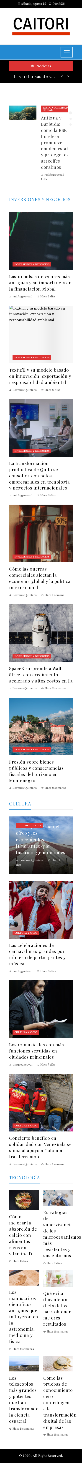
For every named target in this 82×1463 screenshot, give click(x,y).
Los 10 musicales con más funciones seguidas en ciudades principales (36, 1051)
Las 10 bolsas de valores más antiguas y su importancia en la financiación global (35, 76)
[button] (70, 112)
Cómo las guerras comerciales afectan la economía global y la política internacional (40, 578)
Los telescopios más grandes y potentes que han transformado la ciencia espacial (23, 1399)
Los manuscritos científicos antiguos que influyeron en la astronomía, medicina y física (23, 1316)
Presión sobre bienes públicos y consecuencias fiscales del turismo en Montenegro (36, 771)
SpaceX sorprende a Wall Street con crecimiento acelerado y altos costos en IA (40, 674)
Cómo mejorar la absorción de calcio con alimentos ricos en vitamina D (23, 1234)
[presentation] (61, 76)
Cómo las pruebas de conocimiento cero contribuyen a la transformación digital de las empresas (60, 1402)
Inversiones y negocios (31, 264)
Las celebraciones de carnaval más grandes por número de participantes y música (37, 954)
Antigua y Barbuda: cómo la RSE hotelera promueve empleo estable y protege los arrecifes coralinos (57, 142)
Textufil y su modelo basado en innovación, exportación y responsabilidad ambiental (40, 376)
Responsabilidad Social (55, 108)
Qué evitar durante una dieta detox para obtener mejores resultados (57, 1308)
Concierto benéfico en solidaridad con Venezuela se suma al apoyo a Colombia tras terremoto (40, 1147)
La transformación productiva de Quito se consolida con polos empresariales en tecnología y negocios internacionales (39, 475)
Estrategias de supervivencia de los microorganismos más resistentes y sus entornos (62, 1233)
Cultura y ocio (29, 825)
